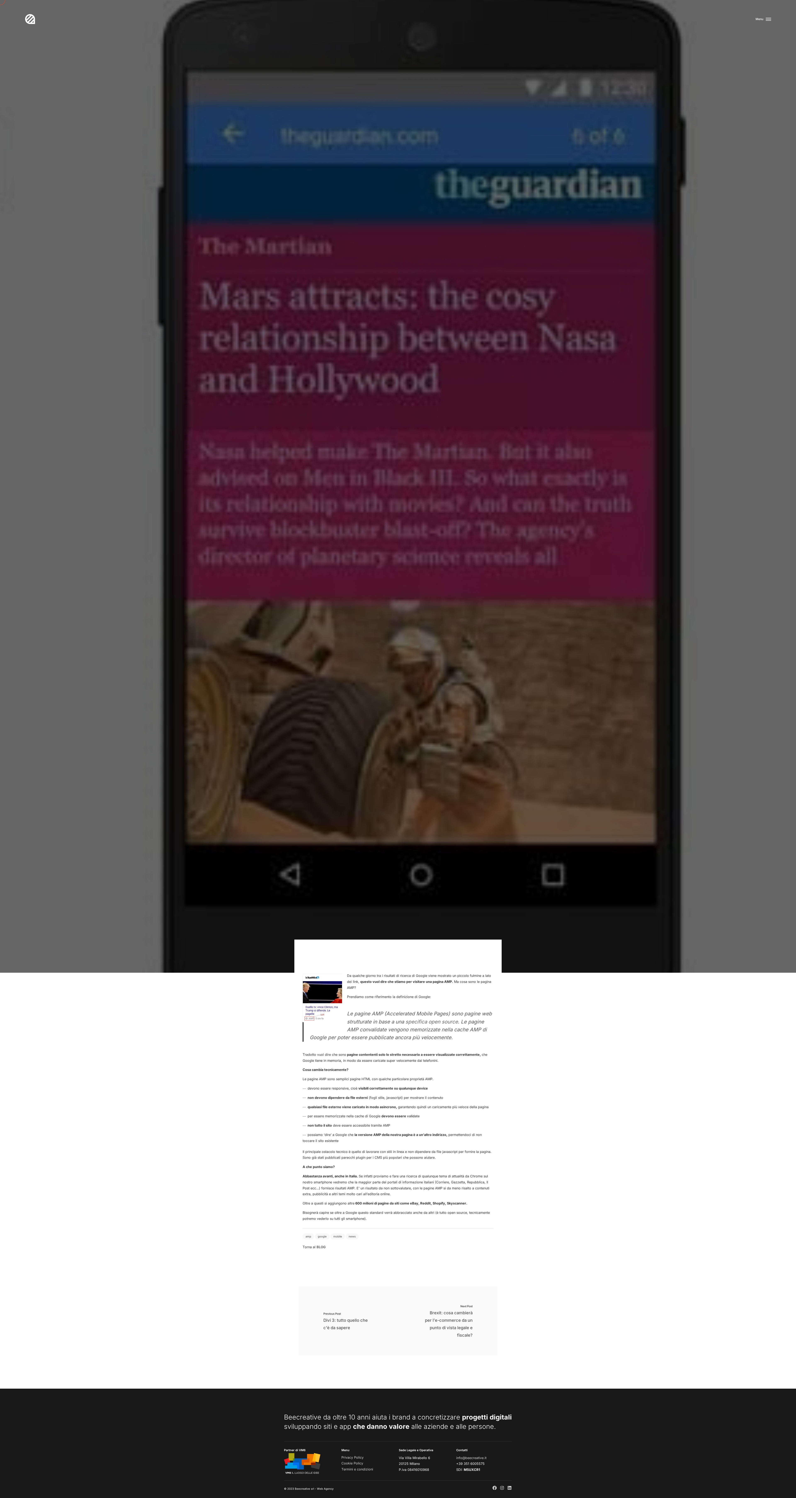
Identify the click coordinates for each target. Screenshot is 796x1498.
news (352, 1236)
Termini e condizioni (357, 1469)
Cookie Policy (352, 1463)
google (322, 1236)
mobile (337, 1236)
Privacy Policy (352, 1457)
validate (413, 1116)
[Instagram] (502, 1487)
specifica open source (431, 1022)
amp (308, 1236)
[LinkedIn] (509, 1487)
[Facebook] (494, 1487)
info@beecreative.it (471, 1458)
